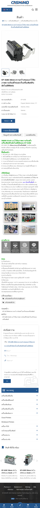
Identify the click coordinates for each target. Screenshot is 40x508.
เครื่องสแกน (5, 435)
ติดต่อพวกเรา (18, 487)
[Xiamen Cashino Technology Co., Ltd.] (20, 3)
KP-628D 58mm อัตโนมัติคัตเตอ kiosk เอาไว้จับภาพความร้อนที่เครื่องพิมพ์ (27, 471)
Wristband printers (7, 422)
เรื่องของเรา (7, 487)
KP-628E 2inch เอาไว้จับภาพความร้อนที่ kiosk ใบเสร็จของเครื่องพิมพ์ (19, 318)
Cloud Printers (6, 418)
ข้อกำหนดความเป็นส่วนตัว (24, 489)
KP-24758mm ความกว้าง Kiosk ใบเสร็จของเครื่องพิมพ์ (18, 311)
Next (37, 461)
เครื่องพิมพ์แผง (6, 404)
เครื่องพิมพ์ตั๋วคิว (10, 302)
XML (34, 487)
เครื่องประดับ (5, 439)
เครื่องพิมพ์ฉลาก (7, 413)
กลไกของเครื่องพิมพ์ (8, 431)
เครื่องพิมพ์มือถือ (7, 396)
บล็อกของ (10, 489)
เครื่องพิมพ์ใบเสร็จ (7, 409)
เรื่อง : (19, 344)
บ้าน (5, 21)
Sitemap (27, 487)
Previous (1, 461)
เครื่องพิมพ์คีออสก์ (14, 21)
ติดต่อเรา (7, 121)
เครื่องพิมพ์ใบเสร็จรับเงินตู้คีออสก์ (14, 298)
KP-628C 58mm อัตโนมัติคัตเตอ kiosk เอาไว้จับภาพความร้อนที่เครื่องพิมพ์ (9, 471)
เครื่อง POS (5, 426)
